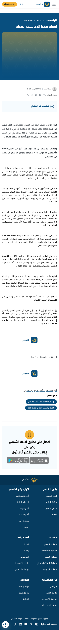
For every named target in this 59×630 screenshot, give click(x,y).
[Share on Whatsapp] (29, 95)
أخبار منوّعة (23, 538)
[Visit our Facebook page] (42, 624)
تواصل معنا (24, 593)
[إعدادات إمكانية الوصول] (5, 624)
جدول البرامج (51, 508)
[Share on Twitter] (37, 95)
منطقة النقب (51, 557)
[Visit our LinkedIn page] (21, 624)
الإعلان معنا (23, 586)
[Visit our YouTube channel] (27, 624)
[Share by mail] (33, 95)
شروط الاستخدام (49, 605)
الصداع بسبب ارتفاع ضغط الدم (41, 407)
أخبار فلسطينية (22, 496)
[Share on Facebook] (41, 95)
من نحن (53, 586)
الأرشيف (25, 599)
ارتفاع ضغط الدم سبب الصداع (41, 401)
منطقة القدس (50, 544)
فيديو (26, 527)
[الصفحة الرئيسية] (43, 4)
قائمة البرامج (51, 502)
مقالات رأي (24, 521)
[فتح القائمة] (54, 4)
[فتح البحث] (21, 4)
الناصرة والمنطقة (49, 550)
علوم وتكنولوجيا (22, 563)
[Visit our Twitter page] (32, 624)
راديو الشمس (50, 489)
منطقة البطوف (50, 569)
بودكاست (53, 514)
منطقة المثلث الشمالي (47, 563)
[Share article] (45, 95)
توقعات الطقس (22, 569)
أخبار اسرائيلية (23, 502)
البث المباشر (8, 4)
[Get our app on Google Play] (19, 461)
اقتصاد (26, 544)
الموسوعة (24, 557)
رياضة (26, 550)
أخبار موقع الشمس (19, 489)
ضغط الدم (28, 20)
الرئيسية (51, 20)
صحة (39, 20)
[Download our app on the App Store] (39, 461)
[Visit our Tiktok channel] (16, 624)
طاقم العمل (51, 593)
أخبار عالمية (24, 514)
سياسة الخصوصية (49, 599)
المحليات (52, 538)
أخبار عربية (24, 508)
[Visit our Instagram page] (38, 624)
